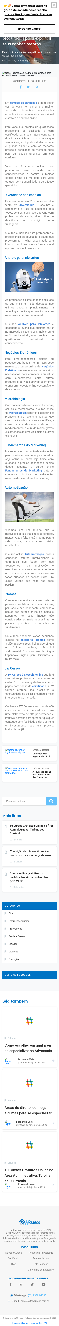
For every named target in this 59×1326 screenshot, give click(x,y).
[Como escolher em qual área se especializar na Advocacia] (29, 1020)
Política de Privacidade (41, 1252)
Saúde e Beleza (17, 936)
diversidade (26, 205)
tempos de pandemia (23, 102)
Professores (15, 928)
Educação (19, 887)
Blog (13, 1264)
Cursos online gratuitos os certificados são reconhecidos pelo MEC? (29, 877)
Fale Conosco (41, 1264)
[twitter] (32, 1284)
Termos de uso (41, 1258)
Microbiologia (18, 412)
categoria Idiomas (33, 639)
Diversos (18, 861)
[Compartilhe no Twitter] (28, 87)
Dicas (12, 913)
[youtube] (43, 1284)
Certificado (13, 1258)
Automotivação (34, 554)
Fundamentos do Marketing (23, 470)
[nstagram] (21, 1284)
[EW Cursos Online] (29, 1222)
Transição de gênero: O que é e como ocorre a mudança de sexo (30, 853)
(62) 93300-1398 (37, 1295)
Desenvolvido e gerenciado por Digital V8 (29, 1323)
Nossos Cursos (13, 1252)
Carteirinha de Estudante (41, 1269)
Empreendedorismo (19, 921)
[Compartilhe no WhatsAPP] (36, 87)
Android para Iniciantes (34, 324)
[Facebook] (11, 1284)
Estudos (18, 839)
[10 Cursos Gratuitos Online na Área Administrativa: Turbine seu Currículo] (29, 1145)
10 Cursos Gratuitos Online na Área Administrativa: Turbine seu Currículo (32, 829)
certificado (39, 686)
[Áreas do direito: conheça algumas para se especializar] (29, 1083)
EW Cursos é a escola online (25, 674)
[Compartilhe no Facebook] (20, 87)
